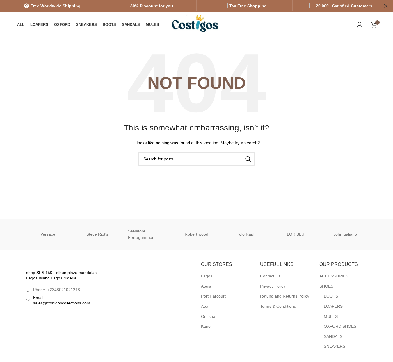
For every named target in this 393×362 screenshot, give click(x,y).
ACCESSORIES (333, 276)
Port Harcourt (213, 296)
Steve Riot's (97, 234)
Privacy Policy (272, 286)
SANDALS (333, 336)
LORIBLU (295, 234)
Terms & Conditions (278, 306)
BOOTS (331, 296)
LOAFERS (333, 306)
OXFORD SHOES (340, 326)
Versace (47, 234)
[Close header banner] (385, 6)
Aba (204, 306)
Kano (206, 326)
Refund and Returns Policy (284, 296)
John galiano (345, 234)
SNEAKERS (334, 346)
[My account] (359, 25)
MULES (331, 316)
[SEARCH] (248, 159)
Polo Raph (246, 234)
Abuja (206, 286)
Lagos (206, 276)
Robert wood (196, 234)
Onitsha (208, 316)
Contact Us (270, 276)
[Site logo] (198, 24)
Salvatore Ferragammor (141, 234)
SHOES (326, 286)
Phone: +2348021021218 (56, 289)
